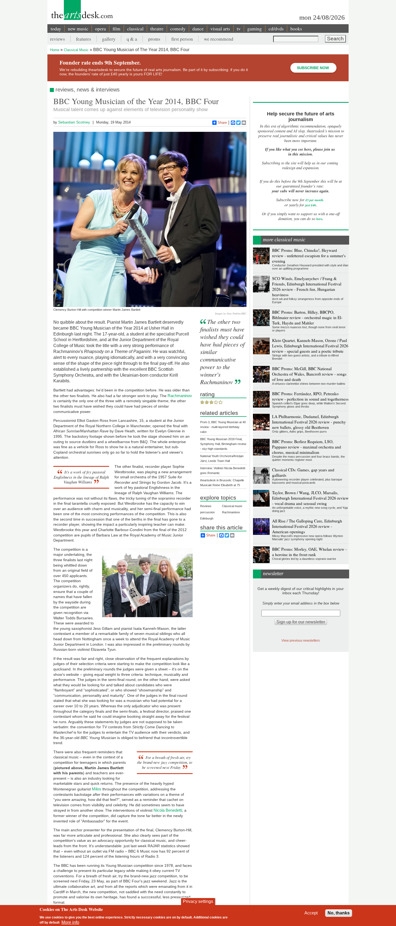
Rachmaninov (180, 395)
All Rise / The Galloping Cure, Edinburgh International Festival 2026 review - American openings (307, 526)
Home (54, 50)
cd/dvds (276, 28)
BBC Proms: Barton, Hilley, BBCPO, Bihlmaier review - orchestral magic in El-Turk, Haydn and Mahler (307, 317)
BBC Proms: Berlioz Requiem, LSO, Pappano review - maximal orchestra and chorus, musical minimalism (306, 447)
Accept (311, 913)
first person (182, 39)
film (116, 28)
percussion (207, 512)
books (296, 28)
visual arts (220, 28)
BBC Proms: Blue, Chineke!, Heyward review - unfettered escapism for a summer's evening (309, 256)
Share (222, 123)
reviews (57, 39)
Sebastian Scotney (74, 122)
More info (70, 922)
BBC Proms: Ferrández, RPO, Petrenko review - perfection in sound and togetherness (310, 396)
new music (78, 28)
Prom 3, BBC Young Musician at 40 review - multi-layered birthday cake (223, 426)
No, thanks (339, 913)
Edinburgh (206, 518)
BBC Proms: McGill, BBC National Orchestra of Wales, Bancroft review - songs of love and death (309, 374)
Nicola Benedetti (168, 810)
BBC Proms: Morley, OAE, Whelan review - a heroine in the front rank (309, 551)
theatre (157, 28)
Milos (96, 789)
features (83, 39)
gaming (254, 28)
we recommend (218, 39)
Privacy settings (198, 901)
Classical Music (76, 50)
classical (135, 28)
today (56, 28)
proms (154, 39)
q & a (132, 39)
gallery (109, 39)
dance (198, 28)
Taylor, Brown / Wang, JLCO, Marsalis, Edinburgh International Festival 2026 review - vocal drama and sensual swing (310, 498)
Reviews (205, 506)
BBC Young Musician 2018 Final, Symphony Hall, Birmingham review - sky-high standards (223, 443)
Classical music (232, 506)
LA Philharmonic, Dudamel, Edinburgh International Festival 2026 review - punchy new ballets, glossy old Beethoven (309, 422)
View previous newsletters (301, 640)
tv (239, 28)
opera (100, 28)
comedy (178, 28)
